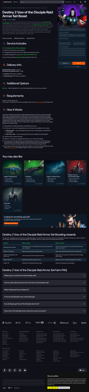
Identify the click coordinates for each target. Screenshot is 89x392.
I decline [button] (55, 387)
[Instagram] (10, 370)
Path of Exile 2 (56, 353)
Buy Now (79, 63)
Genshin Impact (56, 361)
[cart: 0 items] (85, 2)
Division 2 (21, 356)
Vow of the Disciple (21, 7)
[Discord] (25, 370)
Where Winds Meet (57, 358)
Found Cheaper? (73, 66)
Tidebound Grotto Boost (41, 335)
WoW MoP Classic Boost (58, 334)
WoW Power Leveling (24, 339)
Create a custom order (12, 223)
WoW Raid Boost (23, 335)
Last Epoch (38, 356)
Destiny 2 (9, 7)
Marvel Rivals (39, 361)
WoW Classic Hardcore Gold (76, 339)
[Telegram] (20, 370)
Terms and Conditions (7, 338)
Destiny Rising (22, 353)
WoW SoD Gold (73, 336)
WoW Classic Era (74, 353)
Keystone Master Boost (41, 339)
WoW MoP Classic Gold (58, 338)
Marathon (38, 359)
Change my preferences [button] (64, 387)
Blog (83, 370)
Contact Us (4, 341)
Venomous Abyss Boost (41, 334)
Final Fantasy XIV (40, 355)
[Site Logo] (7, 2)
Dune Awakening (23, 359)
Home (3, 7)
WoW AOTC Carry (40, 336)
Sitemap (4, 342)
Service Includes (7, 38)
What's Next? (66, 66)
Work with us (68, 2)
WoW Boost (21, 334)
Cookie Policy (5, 336)
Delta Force (22, 350)
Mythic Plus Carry (23, 341)
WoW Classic (73, 350)
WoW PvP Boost (22, 336)
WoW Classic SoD (74, 356)
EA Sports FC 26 (39, 350)
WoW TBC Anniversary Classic (76, 352)
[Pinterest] (15, 370)
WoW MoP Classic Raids (58, 336)
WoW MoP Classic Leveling (59, 335)
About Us (4, 339)
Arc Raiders (5, 352)
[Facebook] (4, 370)
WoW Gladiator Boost (41, 341)
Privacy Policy (5, 334)
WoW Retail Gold (74, 334)
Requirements (31, 38)
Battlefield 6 (5, 355)
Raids (14, 7)
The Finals (55, 355)
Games (16, 2)
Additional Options (19, 38)
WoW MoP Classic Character (59, 339)
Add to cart (65, 63)
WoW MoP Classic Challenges (59, 341)
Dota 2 (20, 358)
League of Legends (40, 358)
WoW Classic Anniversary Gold (77, 338)
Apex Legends (5, 350)
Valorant (55, 356)
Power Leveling (40, 102)
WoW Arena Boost (23, 338)
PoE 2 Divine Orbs (74, 341)
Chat (79, 66)
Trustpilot (12, 147)
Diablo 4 (21, 355)
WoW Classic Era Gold (75, 335)
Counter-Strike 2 (6, 358)
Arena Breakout (5, 353)
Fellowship (38, 353)
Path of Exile (56, 352)
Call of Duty (5, 356)
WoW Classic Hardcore (75, 355)
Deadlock (4, 359)
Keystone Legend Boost (41, 338)
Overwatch (55, 350)
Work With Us (5, 344)
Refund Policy (5, 335)
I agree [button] (49, 387)
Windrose (55, 359)
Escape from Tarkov (40, 352)
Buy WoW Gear (39, 342)
